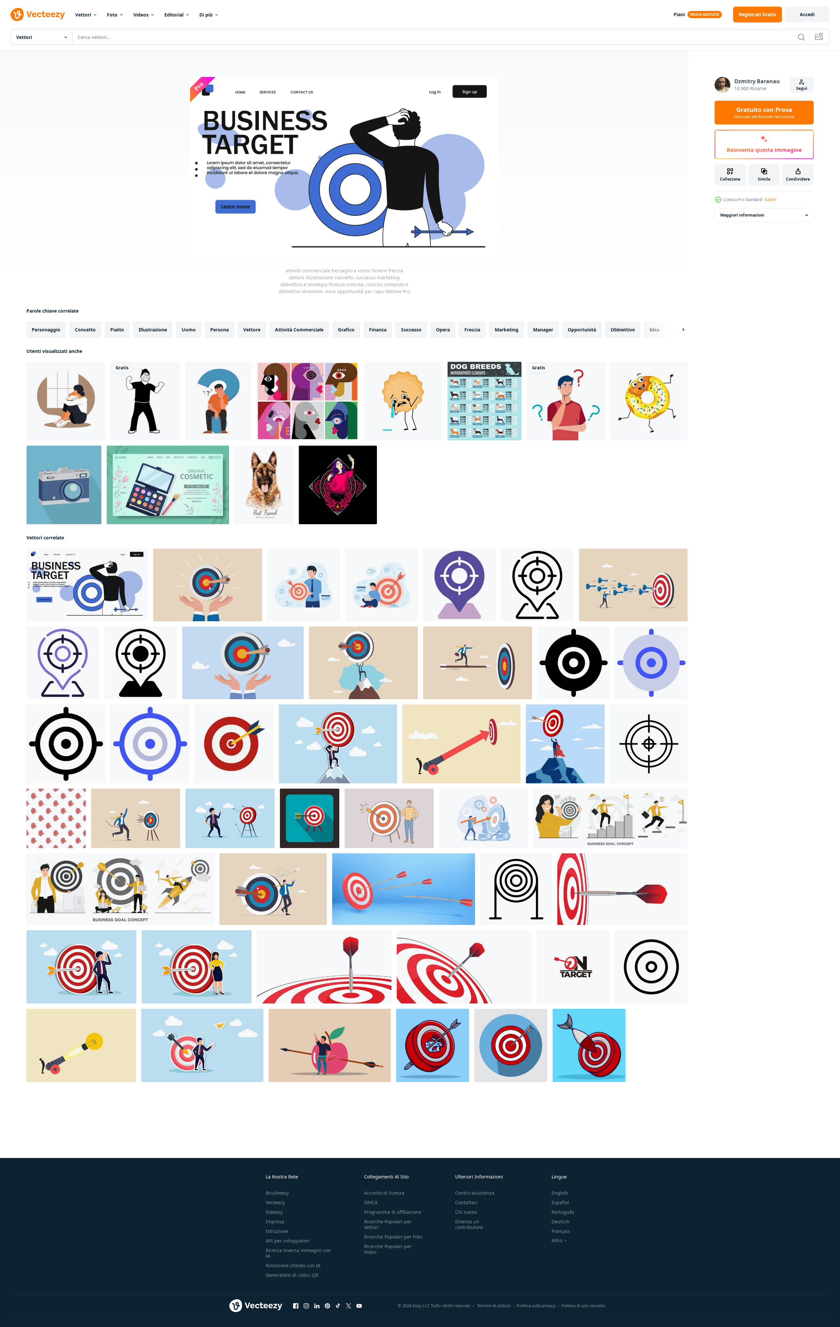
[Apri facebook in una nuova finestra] (295, 1306)
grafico (346, 329)
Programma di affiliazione (392, 1212)
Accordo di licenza (384, 1193)
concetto (85, 329)
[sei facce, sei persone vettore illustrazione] (307, 401)
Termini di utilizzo (494, 1306)
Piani (679, 14)
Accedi (807, 14)
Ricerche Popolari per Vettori (388, 1224)
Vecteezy (275, 1202)
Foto (112, 15)
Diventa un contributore (469, 1224)
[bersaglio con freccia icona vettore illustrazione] (234, 743)
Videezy (274, 1212)
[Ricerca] (801, 37)
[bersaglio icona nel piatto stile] (309, 818)
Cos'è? (770, 199)
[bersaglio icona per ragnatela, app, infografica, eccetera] (459, 585)
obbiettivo (623, 329)
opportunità (582, 329)
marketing (507, 329)
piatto (117, 329)
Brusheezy (277, 1193)
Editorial (174, 15)
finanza (377, 329)
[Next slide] (677, 330)
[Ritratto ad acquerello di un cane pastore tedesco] (263, 485)
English (560, 1193)
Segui (801, 88)
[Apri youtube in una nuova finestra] (359, 1306)
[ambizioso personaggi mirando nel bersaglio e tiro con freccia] (303, 585)
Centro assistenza (474, 1193)
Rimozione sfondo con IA (293, 1265)
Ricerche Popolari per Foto (393, 1237)
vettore (251, 329)
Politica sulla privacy (536, 1306)
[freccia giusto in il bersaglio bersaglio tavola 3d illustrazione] (403, 889)
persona (219, 329)
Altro (557, 1240)
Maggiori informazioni (742, 215)
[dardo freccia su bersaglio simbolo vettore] (573, 967)
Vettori (83, 15)
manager (543, 329)
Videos (141, 15)
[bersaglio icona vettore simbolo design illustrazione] (651, 967)
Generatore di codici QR (292, 1275)
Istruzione (277, 1231)
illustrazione (153, 329)
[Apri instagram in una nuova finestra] (306, 1306)
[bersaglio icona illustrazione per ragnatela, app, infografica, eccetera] (573, 663)
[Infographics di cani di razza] (484, 401)
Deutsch (561, 1221)
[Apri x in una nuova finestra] (348, 1306)
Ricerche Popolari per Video (388, 1249)
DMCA (371, 1202)
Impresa (275, 1221)
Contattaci (466, 1202)
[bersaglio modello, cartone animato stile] (56, 818)
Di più (206, 15)
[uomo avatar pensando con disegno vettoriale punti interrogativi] (566, 401)
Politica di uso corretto (583, 1306)
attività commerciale (299, 329)
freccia (472, 329)
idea (654, 329)
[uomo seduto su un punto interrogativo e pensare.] (218, 401)
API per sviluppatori (288, 1241)
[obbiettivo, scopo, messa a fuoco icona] (649, 743)
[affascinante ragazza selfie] (338, 485)
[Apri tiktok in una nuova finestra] (338, 1306)
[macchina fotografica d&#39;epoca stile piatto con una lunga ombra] (63, 485)
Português (563, 1212)
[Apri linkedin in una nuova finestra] (316, 1306)
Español (560, 1202)
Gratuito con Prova (764, 112)
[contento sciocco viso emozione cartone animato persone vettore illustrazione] (145, 401)
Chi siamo (466, 1212)
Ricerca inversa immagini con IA (298, 1253)
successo (411, 329)
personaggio (46, 329)
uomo (189, 329)
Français (561, 1231)
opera (443, 329)
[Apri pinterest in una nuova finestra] (327, 1306)
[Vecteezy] (38, 14)
